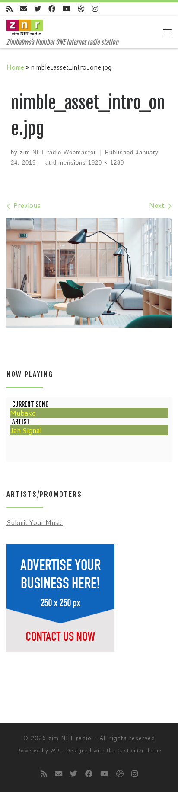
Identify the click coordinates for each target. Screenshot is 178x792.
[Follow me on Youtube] (66, 8)
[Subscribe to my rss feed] (9, 8)
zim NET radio (70, 738)
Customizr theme (139, 750)
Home (15, 67)
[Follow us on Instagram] (95, 8)
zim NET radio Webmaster (58, 152)
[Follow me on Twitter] (37, 8)
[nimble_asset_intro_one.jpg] (89, 273)
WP (55, 750)
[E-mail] (23, 8)
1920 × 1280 (105, 162)
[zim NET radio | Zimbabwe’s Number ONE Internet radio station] (24, 27)
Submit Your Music (34, 522)
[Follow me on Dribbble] (81, 8)
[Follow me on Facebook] (51, 8)
